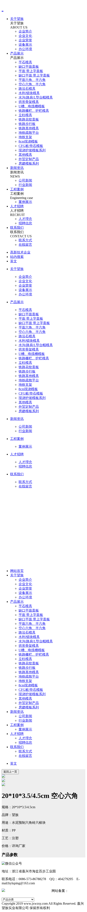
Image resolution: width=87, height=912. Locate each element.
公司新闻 (25, 180)
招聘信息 (25, 223)
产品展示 (17, 53)
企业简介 (25, 31)
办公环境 (25, 49)
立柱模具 (25, 115)
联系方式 (25, 240)
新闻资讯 (17, 168)
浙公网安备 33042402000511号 (28, 891)
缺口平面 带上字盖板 (34, 75)
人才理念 (25, 219)
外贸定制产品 (29, 159)
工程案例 (17, 189)
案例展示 (25, 202)
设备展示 (25, 44)
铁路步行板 (27, 124)
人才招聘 (17, 206)
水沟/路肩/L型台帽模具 (36, 97)
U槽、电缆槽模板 (32, 106)
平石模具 (25, 62)
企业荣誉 (25, 40)
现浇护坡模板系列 (32, 150)
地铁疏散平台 (29, 132)
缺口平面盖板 (29, 66)
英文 (13, 763)
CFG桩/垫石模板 (31, 146)
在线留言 (25, 244)
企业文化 (25, 36)
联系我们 (17, 227)
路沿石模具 (27, 88)
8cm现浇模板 (28, 141)
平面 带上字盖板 (31, 71)
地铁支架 (25, 137)
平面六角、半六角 (32, 80)
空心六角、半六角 (32, 84)
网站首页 (17, 571)
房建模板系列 (29, 163)
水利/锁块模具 (29, 93)
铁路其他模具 (29, 128)
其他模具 (25, 154)
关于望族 (17, 19)
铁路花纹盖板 (29, 119)
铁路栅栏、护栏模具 (34, 110)
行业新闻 (25, 185)
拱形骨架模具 (29, 102)
